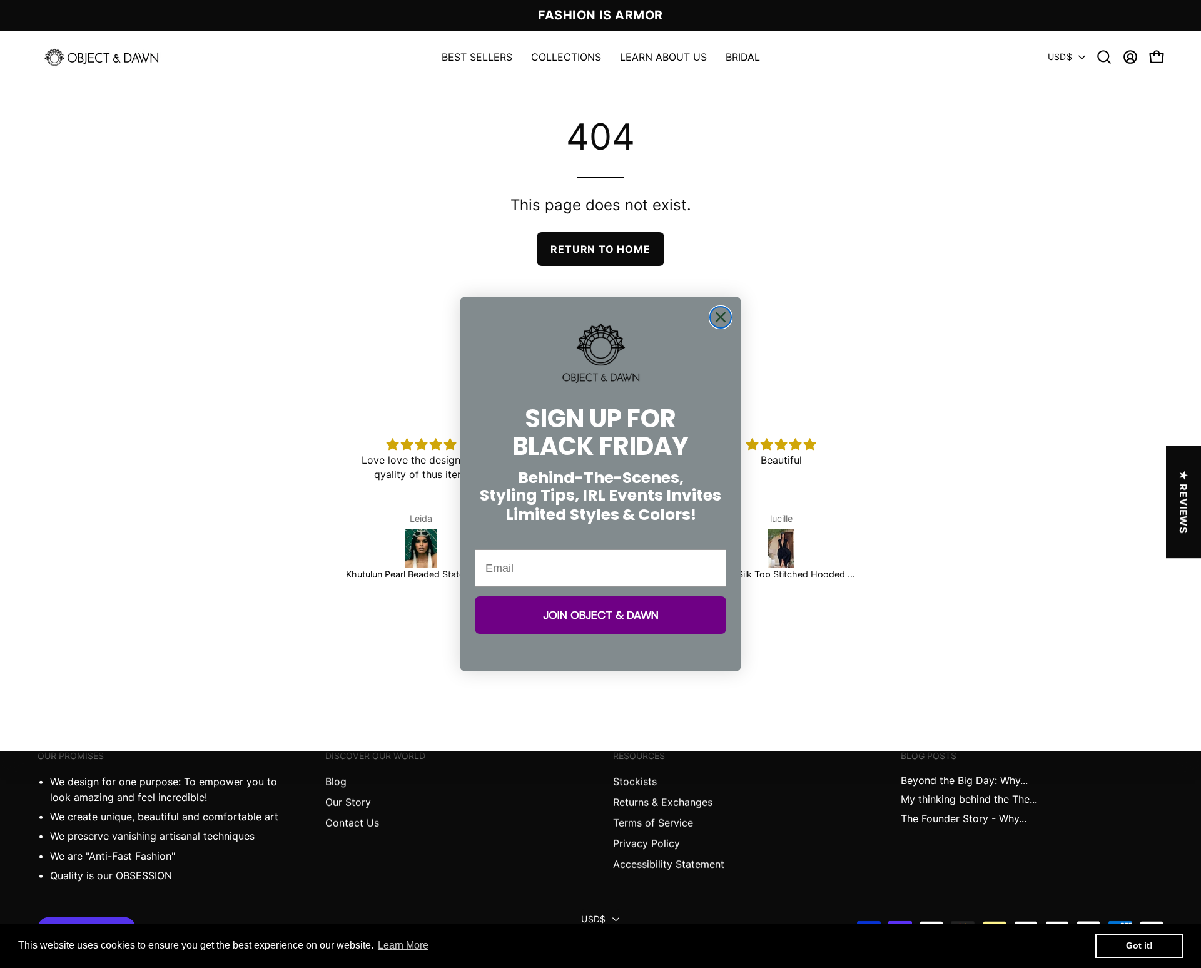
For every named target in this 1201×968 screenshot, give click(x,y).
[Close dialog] (720, 317)
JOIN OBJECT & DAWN (601, 615)
